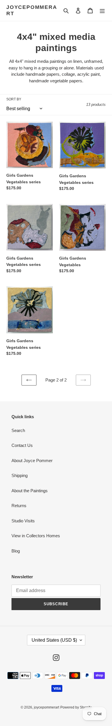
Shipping (19, 475)
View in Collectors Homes (35, 535)
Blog (15, 550)
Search (18, 430)
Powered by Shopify (76, 707)
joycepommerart (31, 10)
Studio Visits (23, 520)
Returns (18, 505)
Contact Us (22, 445)
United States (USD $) (54, 640)
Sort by (13, 99)
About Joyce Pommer (32, 460)
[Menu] (102, 10)
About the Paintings (29, 490)
